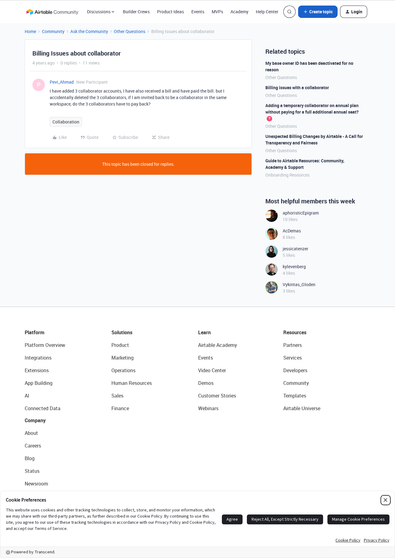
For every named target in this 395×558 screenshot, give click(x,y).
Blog (30, 458)
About (31, 433)
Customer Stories (217, 395)
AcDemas (292, 231)
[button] (318, 12)
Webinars (208, 408)
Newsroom (36, 483)
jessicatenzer (295, 249)
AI (27, 395)
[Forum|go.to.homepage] (52, 12)
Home (30, 31)
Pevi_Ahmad (62, 82)
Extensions (37, 370)
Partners (292, 345)
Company (35, 420)
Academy (239, 12)
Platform (34, 332)
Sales (117, 395)
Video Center (212, 370)
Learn (204, 332)
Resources (294, 332)
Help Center (267, 12)
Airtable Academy (217, 345)
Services (292, 357)
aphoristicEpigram (301, 213)
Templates (294, 395)
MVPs (217, 12)
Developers (295, 370)
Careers (33, 445)
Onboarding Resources (287, 175)
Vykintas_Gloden (299, 284)
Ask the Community (89, 31)
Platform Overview (45, 345)
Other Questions (129, 31)
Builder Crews (136, 12)
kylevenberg (294, 266)
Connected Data (42, 408)
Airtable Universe (301, 408)
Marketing (122, 357)
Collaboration (65, 122)
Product (120, 345)
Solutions (121, 332)
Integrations (38, 357)
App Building (38, 383)
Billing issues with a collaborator (297, 87)
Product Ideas (170, 12)
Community (53, 31)
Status (32, 471)
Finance (120, 408)
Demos (206, 383)
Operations (123, 370)
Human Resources (131, 383)
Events (197, 12)
